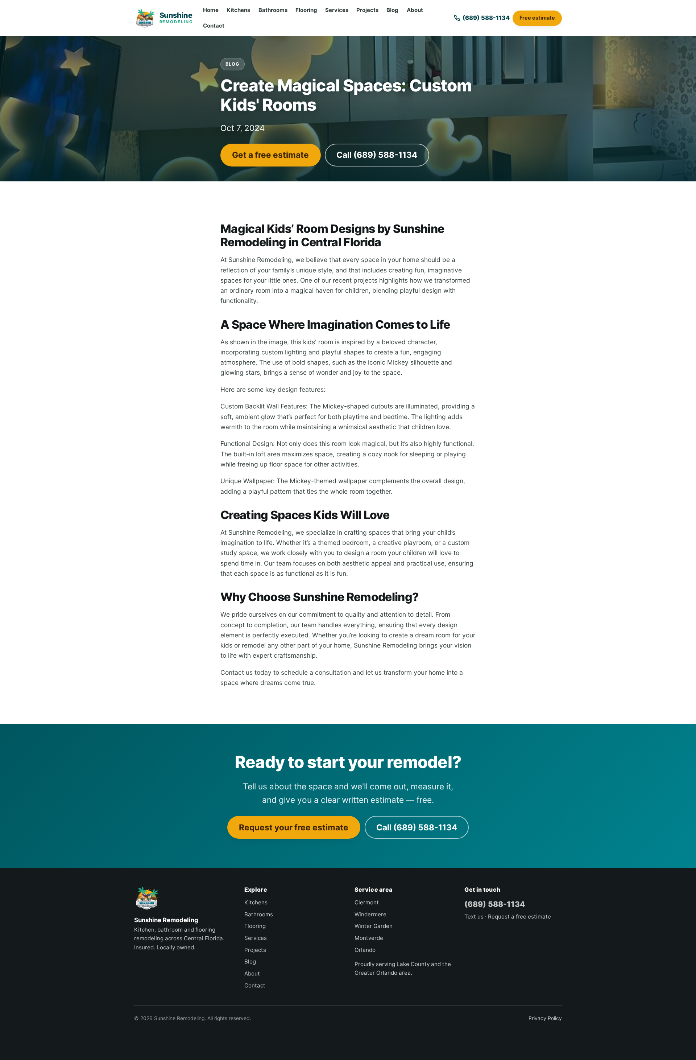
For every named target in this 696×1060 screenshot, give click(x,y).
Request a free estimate (519, 916)
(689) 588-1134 (494, 904)
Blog (392, 10)
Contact (213, 25)
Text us (474, 916)
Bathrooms (272, 10)
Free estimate (537, 18)
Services (336, 10)
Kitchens (238, 10)
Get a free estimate (270, 155)
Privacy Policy (545, 1018)
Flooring (306, 10)
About (415, 10)
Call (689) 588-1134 (376, 155)
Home (211, 10)
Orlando (365, 949)
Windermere (370, 914)
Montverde (369, 937)
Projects (367, 10)
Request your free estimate (293, 827)
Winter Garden (374, 926)
